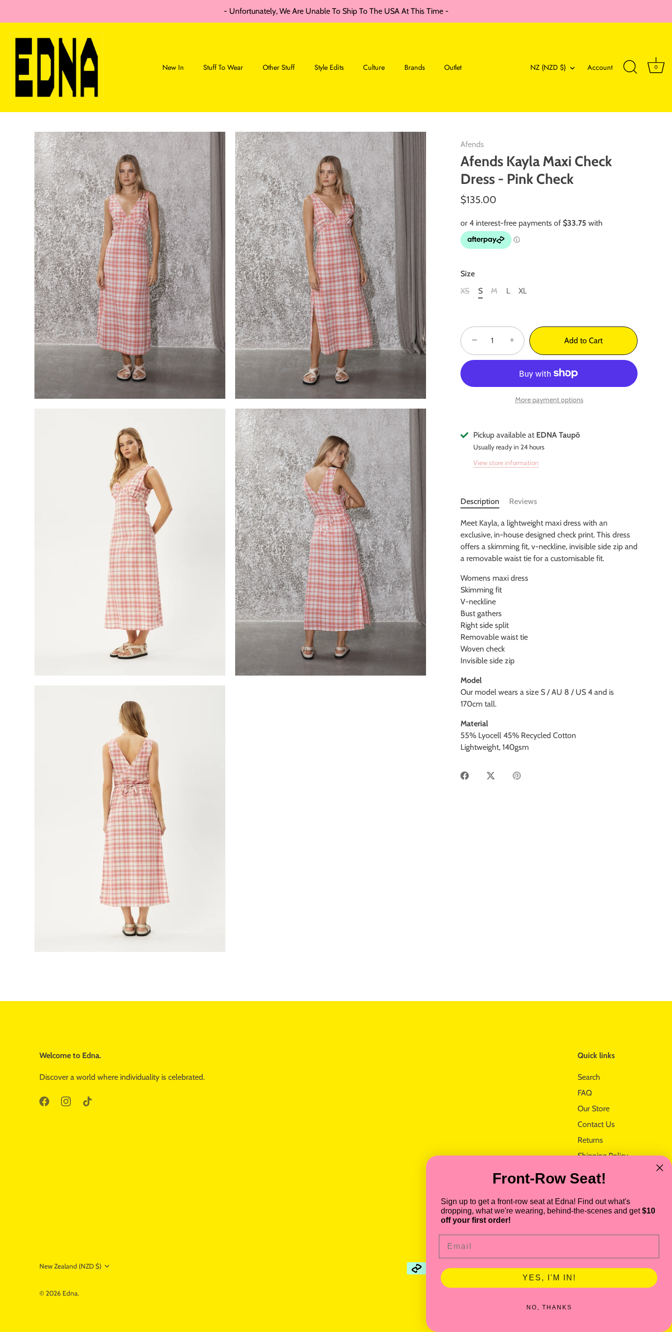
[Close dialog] (659, 1167)
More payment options (549, 399)
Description (479, 501)
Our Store (594, 1108)
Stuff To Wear (223, 67)
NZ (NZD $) (548, 67)
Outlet (452, 67)
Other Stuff (279, 67)
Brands (414, 67)
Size (467, 273)
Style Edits (329, 67)
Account (599, 67)
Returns (590, 1140)
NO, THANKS (549, 1307)
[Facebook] (44, 1100)
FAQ (585, 1092)
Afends (472, 144)
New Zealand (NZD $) (70, 1266)
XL (523, 291)
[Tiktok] (87, 1100)
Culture (374, 67)
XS (464, 291)
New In (173, 67)
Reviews (523, 501)
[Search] (630, 67)
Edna (70, 1293)
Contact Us (596, 1124)
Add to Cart (583, 340)
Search (589, 1077)
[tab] (484, 501)
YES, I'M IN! (549, 1277)
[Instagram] (66, 1100)
